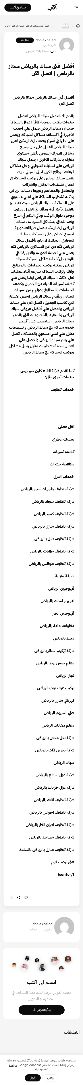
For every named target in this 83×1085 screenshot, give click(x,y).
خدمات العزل (64, 476)
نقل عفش (66, 427)
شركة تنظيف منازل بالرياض (53, 526)
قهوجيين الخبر (63, 613)
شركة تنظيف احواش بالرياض (51, 812)
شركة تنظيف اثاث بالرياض (54, 800)
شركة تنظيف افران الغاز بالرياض (50, 825)
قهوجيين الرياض (61, 588)
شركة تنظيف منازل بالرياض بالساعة (46, 849)
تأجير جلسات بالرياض (57, 601)
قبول (33, 1077)
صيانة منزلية (64, 576)
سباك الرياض (39, 116)
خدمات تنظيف (62, 389)
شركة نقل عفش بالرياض (55, 738)
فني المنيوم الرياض (59, 713)
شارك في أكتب (18, 7)
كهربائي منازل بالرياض (57, 700)
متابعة (25, 40)
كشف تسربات (63, 452)
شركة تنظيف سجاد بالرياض (53, 501)
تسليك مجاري (63, 439)
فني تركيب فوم (62, 862)
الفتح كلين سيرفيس (35, 371)
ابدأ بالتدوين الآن (41, 1010)
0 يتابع (33, 930)
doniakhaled (46, 40)
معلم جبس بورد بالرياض (55, 663)
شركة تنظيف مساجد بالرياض (51, 837)
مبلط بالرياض (63, 638)
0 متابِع (48, 930)
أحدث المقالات (65, 25)
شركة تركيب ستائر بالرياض (54, 651)
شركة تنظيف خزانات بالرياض (52, 551)
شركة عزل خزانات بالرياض (54, 787)
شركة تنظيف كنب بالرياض (54, 514)
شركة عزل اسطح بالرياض (55, 775)
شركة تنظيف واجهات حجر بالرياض (47, 489)
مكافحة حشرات (62, 464)
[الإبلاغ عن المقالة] (11, 897)
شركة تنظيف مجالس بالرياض (51, 563)
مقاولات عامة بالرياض (57, 626)
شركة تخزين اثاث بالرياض (54, 750)
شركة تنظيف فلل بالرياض (54, 539)
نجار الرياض (65, 675)
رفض (50, 1077)
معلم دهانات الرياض (58, 725)
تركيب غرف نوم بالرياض (55, 688)
